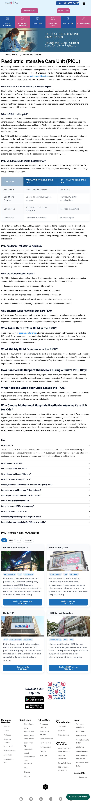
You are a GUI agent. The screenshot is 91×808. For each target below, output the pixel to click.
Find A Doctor (29, 724)
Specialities (62, 726)
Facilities (61, 731)
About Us (7, 726)
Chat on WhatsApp (79, 797)
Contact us (83, 777)
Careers (6, 731)
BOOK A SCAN (38, 23)
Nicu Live (43, 756)
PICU (11, 540)
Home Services (63, 735)
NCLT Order (80, 731)
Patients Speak (45, 747)
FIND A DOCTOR (68, 23)
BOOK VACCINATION (83, 23)
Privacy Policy (81, 736)
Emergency (28, 540)
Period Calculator (64, 763)
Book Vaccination (46, 739)
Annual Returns (82, 751)
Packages (7, 735)
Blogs (26, 768)
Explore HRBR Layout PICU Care (68, 668)
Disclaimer (80, 747)
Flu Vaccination (45, 743)
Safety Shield (8, 746)
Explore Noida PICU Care (23, 668)
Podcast (27, 776)
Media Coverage (9, 751)
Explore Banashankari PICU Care (22, 602)
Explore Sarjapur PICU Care (68, 602)
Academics (8, 755)
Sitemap (27, 772)
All (4, 540)
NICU (19, 540)
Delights (43, 751)
